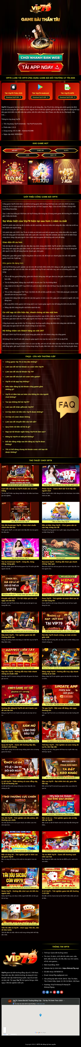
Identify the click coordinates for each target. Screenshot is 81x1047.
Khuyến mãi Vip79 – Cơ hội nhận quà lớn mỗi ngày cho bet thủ (19, 599)
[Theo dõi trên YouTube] (61, 992)
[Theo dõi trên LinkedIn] (58, 992)
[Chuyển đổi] (3, 362)
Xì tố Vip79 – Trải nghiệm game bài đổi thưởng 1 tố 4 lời (60, 892)
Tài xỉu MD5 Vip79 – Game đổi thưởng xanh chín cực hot (59, 856)
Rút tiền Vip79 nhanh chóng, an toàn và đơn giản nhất (59, 636)
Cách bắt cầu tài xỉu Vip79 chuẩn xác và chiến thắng (19, 490)
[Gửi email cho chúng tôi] (51, 992)
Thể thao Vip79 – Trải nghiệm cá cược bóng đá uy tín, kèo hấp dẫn (60, 746)
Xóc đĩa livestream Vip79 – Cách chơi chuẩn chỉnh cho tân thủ (18, 526)
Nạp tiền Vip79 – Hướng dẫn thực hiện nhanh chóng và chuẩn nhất (19, 673)
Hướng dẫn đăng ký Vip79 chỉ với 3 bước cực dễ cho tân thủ (19, 709)
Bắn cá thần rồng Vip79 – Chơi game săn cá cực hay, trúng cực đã (59, 526)
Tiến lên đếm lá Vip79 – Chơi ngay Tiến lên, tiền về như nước (20, 929)
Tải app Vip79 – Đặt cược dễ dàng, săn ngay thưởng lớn (59, 709)
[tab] (14, 150)
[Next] (75, 172)
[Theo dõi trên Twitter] (47, 992)
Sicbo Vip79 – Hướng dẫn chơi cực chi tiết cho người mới (19, 892)
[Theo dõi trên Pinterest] (54, 992)
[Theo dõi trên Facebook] (43, 992)
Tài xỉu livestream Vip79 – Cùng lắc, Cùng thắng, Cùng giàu (17, 563)
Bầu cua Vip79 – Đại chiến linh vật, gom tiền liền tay (59, 782)
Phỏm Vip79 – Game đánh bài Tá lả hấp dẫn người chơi (59, 490)
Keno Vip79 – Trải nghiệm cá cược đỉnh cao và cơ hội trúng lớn (60, 599)
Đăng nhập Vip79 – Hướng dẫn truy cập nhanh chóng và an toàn (60, 673)
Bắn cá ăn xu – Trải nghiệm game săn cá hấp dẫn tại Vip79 (59, 819)
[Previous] (5, 172)
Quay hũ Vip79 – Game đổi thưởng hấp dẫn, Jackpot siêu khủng (18, 746)
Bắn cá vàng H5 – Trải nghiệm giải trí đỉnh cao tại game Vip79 (19, 856)
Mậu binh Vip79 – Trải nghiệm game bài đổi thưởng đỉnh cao (18, 636)
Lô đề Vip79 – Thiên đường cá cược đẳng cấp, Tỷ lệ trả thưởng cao (19, 782)
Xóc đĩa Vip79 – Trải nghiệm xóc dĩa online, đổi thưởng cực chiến (19, 819)
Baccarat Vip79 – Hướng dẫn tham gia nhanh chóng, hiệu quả (59, 563)
